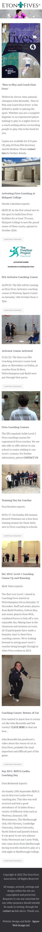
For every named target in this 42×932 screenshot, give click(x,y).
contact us (8, 911)
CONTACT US (31, 457)
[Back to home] (20, 4)
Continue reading (12, 239)
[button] (39, 4)
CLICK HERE (18, 727)
